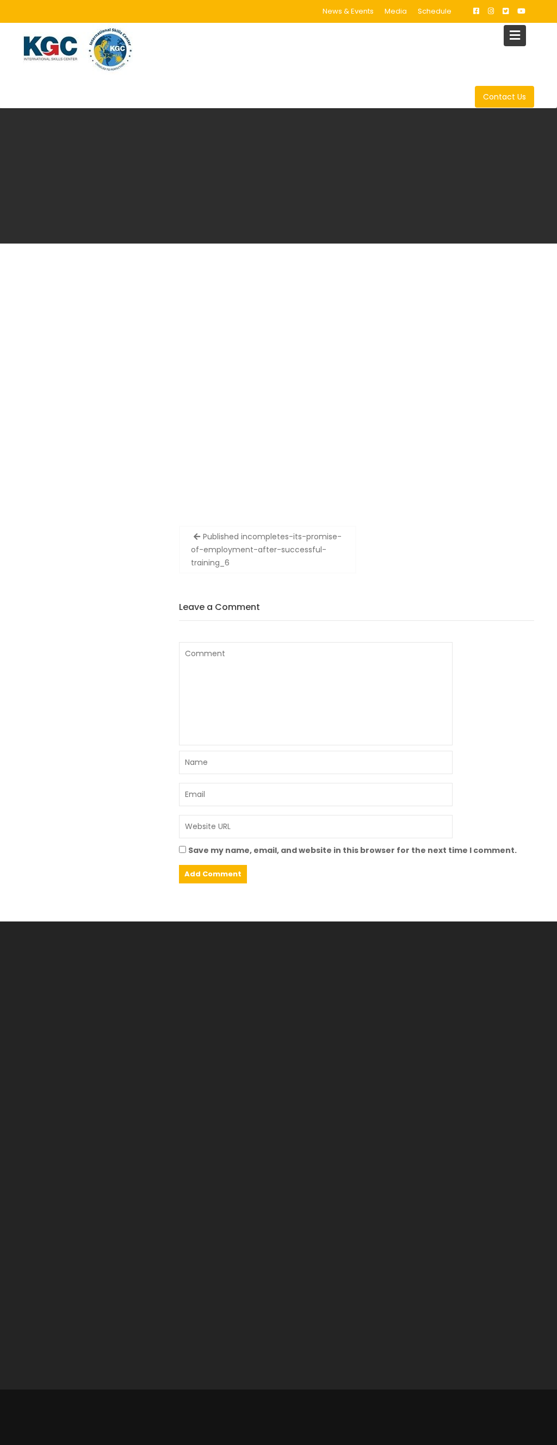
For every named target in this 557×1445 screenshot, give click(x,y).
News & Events (348, 11)
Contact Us (504, 96)
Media (396, 11)
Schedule (434, 11)
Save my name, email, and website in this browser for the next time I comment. (352, 850)
